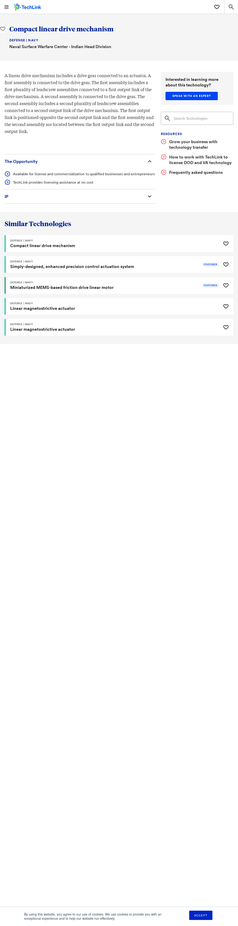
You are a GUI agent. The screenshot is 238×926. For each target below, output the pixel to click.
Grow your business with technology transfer (193, 144)
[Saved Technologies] (217, 7)
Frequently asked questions (196, 172)
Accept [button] (200, 915)
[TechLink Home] (27, 6)
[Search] (167, 118)
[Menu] (6, 7)
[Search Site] (231, 7)
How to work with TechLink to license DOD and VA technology (200, 159)
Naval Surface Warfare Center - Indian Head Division (60, 46)
